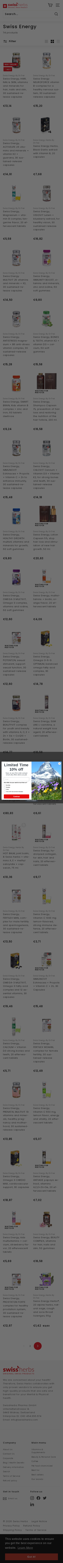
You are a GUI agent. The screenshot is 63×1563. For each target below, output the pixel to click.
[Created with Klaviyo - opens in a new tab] (31, 801)
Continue (16, 796)
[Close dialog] (59, 763)
